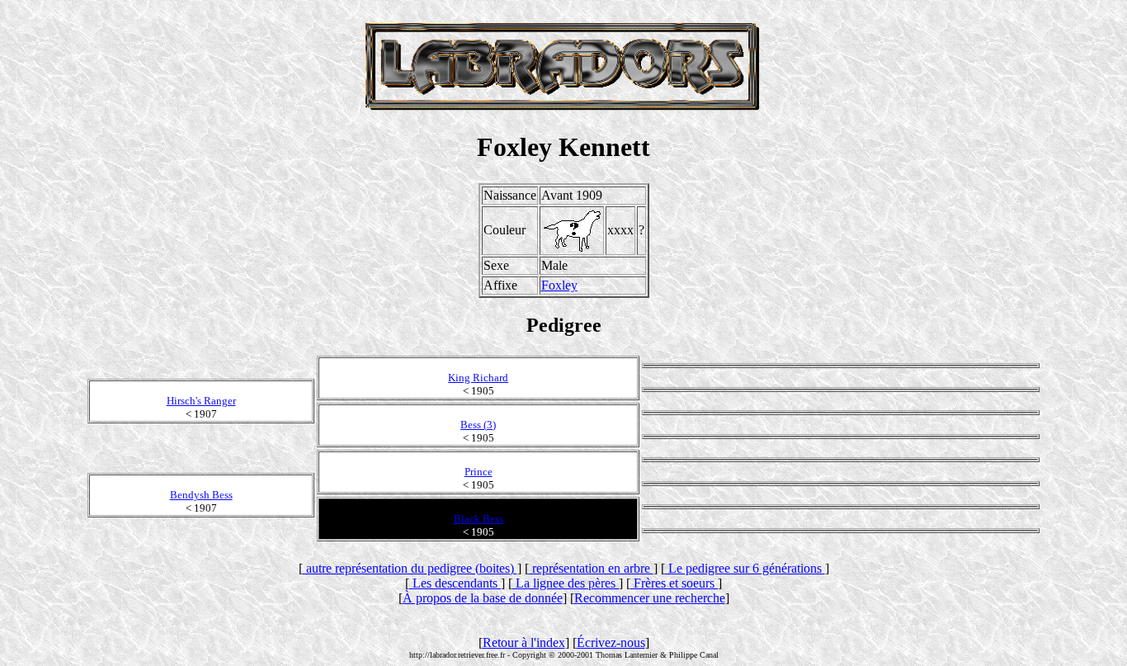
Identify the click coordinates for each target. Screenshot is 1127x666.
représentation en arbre (591, 568)
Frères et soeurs (674, 583)
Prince (478, 471)
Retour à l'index (524, 642)
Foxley (559, 285)
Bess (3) (478, 424)
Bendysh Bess (201, 495)
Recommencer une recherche (649, 598)
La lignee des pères (565, 583)
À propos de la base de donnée (483, 598)
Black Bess (478, 518)
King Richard (478, 377)
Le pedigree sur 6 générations (745, 568)
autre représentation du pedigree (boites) (410, 568)
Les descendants (455, 583)
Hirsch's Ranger (201, 400)
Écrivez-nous (611, 642)
